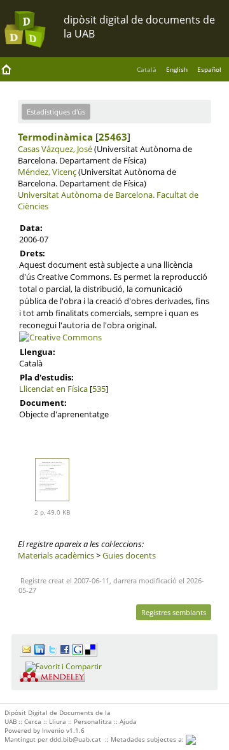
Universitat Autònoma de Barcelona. (86, 194)
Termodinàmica (55, 136)
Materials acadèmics (56, 555)
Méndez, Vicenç (47, 171)
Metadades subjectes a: (148, 739)
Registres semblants (173, 612)
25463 (113, 136)
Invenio (53, 730)
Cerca (32, 721)
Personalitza (93, 721)
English (177, 69)
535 (99, 388)
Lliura (57, 721)
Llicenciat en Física (53, 388)
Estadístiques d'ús (56, 111)
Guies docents (129, 555)
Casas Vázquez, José (55, 149)
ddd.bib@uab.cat (75, 739)
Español (209, 69)
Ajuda (128, 721)
